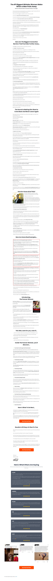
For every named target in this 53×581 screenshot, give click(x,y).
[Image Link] (18, 198)
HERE (16, 576)
